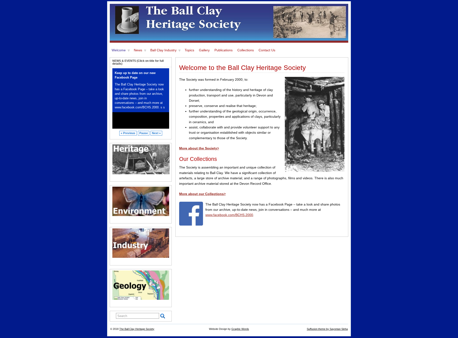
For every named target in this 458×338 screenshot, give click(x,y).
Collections (245, 50)
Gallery (204, 50)
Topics (189, 50)
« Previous (128, 133)
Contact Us (267, 50)
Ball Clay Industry (163, 50)
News (138, 50)
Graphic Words (240, 328)
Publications (223, 50)
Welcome (119, 50)
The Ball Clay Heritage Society (136, 328)
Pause (143, 133)
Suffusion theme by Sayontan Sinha (327, 328)
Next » (156, 133)
